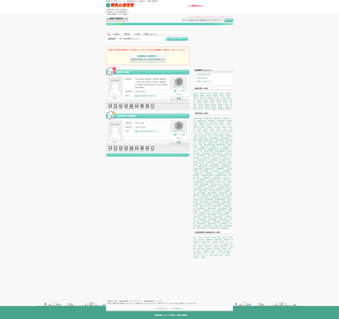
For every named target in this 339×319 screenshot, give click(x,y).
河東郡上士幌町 (205, 212)
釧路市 (208, 125)
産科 (219, 237)
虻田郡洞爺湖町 (220, 204)
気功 (220, 255)
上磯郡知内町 (224, 138)
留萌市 (210, 127)
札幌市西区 (220, 120)
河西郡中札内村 (224, 215)
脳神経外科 (224, 246)
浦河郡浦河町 (212, 208)
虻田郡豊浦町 (215, 201)
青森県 (202, 93)
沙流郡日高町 (216, 206)
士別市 (225, 129)
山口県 (226, 104)
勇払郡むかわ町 (205, 206)
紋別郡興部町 (208, 199)
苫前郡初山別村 (216, 184)
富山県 (216, 98)
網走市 (203, 127)
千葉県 (228, 96)
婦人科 (225, 237)
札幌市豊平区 (201, 120)
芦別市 (199, 129)
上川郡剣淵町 (216, 177)
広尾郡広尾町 (218, 217)
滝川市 (218, 131)
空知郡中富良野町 (207, 175)
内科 (194, 237)
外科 (199, 237)
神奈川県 (203, 98)
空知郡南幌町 (213, 160)
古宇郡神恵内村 (222, 155)
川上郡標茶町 (223, 223)
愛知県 (225, 100)
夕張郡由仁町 (210, 162)
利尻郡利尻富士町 (215, 190)
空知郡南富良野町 (221, 175)
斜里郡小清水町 (206, 195)
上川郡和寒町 (205, 177)
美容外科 (201, 248)
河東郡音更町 (221, 210)
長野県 (205, 100)
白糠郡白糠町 (218, 226)
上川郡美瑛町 (219, 173)
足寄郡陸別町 (205, 221)
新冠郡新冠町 (201, 208)
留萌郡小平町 (221, 182)
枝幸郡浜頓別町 (224, 186)
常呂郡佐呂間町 (203, 197)
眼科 (198, 250)
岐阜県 (212, 100)
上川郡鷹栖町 (219, 169)
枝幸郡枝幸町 (208, 188)
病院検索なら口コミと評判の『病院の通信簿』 (171, 315)
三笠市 (199, 131)
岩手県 (208, 93)
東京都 (195, 98)
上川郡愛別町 (226, 171)
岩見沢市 (196, 127)
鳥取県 (200, 104)
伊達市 (228, 134)
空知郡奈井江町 (225, 160)
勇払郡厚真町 (208, 204)
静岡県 (218, 100)
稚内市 (224, 127)
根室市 (205, 131)
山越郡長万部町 (213, 142)
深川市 (200, 134)
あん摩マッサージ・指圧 (217, 253)
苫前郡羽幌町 (204, 184)
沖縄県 (228, 109)
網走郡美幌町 (201, 193)
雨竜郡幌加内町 (198, 182)
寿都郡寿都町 (201, 149)
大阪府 (212, 102)
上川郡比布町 (215, 171)
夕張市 (228, 125)
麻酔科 (226, 244)
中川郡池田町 (201, 219)
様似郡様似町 (223, 208)
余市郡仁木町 (216, 158)
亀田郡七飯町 (208, 140)
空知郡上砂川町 (198, 162)
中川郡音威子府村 (213, 179)
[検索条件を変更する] (177, 40)
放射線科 (215, 242)
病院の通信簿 (111, 24)
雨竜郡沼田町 (208, 169)
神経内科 (208, 246)
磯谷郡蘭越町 (224, 149)
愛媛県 (207, 107)
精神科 (200, 246)
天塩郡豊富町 (219, 188)
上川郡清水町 (201, 215)
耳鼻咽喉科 (205, 250)
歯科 (212, 250)
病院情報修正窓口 (177, 308)
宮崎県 (213, 109)
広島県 (220, 104)
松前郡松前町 (202, 138)
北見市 (221, 125)
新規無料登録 (202, 78)
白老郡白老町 (197, 204)
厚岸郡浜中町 (212, 223)
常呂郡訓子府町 (219, 195)
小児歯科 (219, 250)
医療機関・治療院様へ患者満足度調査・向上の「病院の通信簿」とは (147, 58)
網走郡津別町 (212, 193)
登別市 (215, 134)
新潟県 (210, 98)
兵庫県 (218, 102)
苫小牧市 (217, 127)
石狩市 (203, 136)
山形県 (228, 93)
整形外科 (217, 248)
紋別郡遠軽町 (215, 197)
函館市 (222, 123)
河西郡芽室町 (212, 215)
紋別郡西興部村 (220, 199)
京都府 (205, 102)
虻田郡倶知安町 (217, 153)
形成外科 (209, 248)
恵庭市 (221, 134)
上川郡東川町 (208, 173)
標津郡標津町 (213, 228)
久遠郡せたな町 (216, 147)
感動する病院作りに (205, 81)
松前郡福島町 (213, 138)
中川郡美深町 (201, 179)
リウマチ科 (202, 244)
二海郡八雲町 (201, 142)
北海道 (195, 93)
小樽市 (229, 123)
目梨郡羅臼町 (224, 228)
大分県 (207, 109)
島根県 (207, 104)
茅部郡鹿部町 (219, 140)
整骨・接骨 (213, 255)
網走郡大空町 (204, 201)
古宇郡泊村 (211, 155)
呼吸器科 (226, 239)
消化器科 (201, 239)
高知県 (213, 107)
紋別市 (218, 129)
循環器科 (209, 239)
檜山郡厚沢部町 (209, 144)
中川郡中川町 (226, 179)
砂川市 (225, 131)
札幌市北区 (207, 118)
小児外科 (206, 237)
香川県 (200, 107)
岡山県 (213, 104)
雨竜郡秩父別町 (214, 166)
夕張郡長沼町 (221, 162)
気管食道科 (218, 239)
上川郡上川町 (197, 173)
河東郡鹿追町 (216, 212)
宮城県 (215, 93)
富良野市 (208, 134)
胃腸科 (203, 257)
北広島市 (196, 136)
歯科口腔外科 (197, 253)
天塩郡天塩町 (201, 186)
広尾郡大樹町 (207, 217)
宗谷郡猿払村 (212, 186)
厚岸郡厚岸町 (201, 223)
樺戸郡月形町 (204, 164)
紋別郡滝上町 (197, 199)
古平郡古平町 (205, 158)
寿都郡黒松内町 (213, 149)
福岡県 (220, 107)
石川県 (223, 98)
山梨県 (199, 100)
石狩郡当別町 (218, 136)
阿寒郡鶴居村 (207, 226)
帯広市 (215, 125)
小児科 (213, 237)
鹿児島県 (221, 109)
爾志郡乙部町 (221, 144)
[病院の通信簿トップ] (117, 21)
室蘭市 (202, 125)
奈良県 (225, 102)
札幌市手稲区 (202, 123)
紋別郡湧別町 (226, 197)
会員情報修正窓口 (162, 308)
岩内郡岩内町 (201, 155)
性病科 (224, 248)
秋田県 (221, 93)
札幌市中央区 (197, 118)
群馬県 (215, 96)
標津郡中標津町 (202, 228)
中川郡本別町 (223, 219)
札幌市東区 (217, 118)
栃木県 (208, 96)
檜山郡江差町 (224, 142)
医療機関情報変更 (204, 74)
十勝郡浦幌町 (216, 221)
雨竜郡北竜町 (197, 169)
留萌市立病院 (123, 72)
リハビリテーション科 (215, 244)
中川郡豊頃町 (212, 219)
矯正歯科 (227, 250)
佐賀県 (226, 107)
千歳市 (212, 131)
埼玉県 (221, 96)
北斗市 (210, 136)
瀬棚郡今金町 (204, 147)
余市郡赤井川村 (202, 160)
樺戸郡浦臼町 (215, 164)
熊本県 (200, 109)
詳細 (178, 99)
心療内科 (216, 246)
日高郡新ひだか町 (208, 210)
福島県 (195, 96)
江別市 (205, 129)
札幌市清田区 (213, 123)
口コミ (179, 91)
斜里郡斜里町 (223, 193)
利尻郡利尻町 (202, 190)
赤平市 (212, 129)
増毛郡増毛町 (210, 182)
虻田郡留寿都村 (220, 151)
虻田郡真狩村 (208, 151)
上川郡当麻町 (204, 171)
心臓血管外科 (205, 242)
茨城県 (202, 96)
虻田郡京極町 (205, 153)
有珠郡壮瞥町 (226, 201)
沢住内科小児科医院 (126, 116)
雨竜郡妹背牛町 (202, 166)
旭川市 (195, 125)
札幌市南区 (211, 120)
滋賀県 (199, 102)
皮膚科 (222, 242)
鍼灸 (205, 253)
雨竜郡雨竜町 (226, 166)
